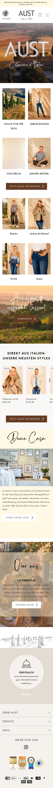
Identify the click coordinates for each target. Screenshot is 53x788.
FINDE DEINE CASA (17, 517)
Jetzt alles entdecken (25, 186)
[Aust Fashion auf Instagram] (26, 747)
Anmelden (25, 318)
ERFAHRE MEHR (25, 604)
